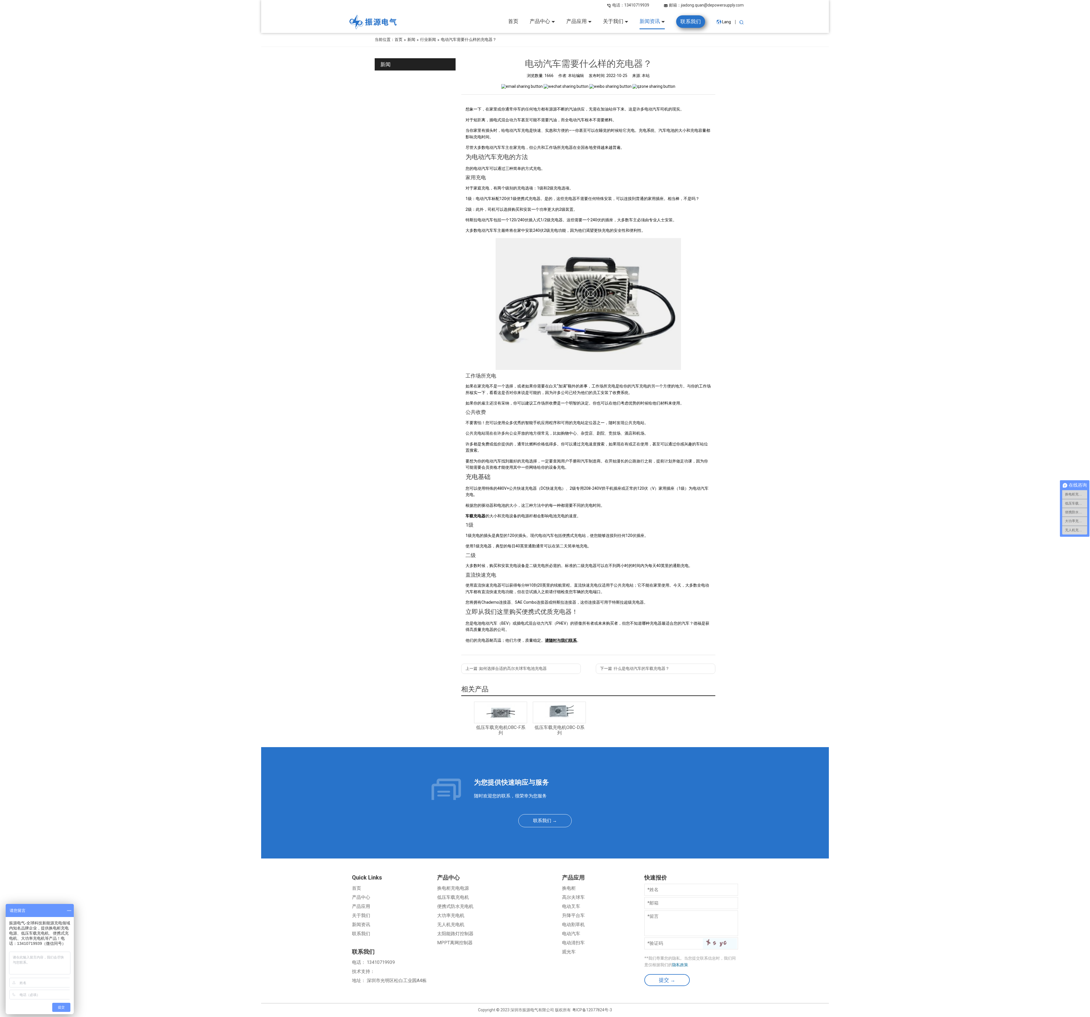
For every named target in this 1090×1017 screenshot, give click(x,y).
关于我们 (361, 915)
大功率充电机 (450, 915)
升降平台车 (573, 915)
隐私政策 (680, 964)
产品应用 (361, 906)
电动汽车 (571, 933)
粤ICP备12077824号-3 (592, 1010)
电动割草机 (573, 924)
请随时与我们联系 (561, 640)
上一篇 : (506, 668)
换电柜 (569, 888)
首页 (356, 888)
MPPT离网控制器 (455, 942)
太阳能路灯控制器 (455, 933)
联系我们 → (545, 820)
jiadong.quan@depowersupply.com (712, 5)
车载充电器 (475, 516)
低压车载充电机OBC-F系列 (500, 730)
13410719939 (636, 5)
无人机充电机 (450, 924)
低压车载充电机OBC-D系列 (559, 730)
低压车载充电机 (453, 897)
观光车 (569, 952)
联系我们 (361, 933)
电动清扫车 (573, 942)
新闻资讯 (361, 924)
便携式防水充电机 (455, 906)
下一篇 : (634, 668)
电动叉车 (571, 906)
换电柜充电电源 (453, 888)
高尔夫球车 (573, 897)
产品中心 (361, 897)
